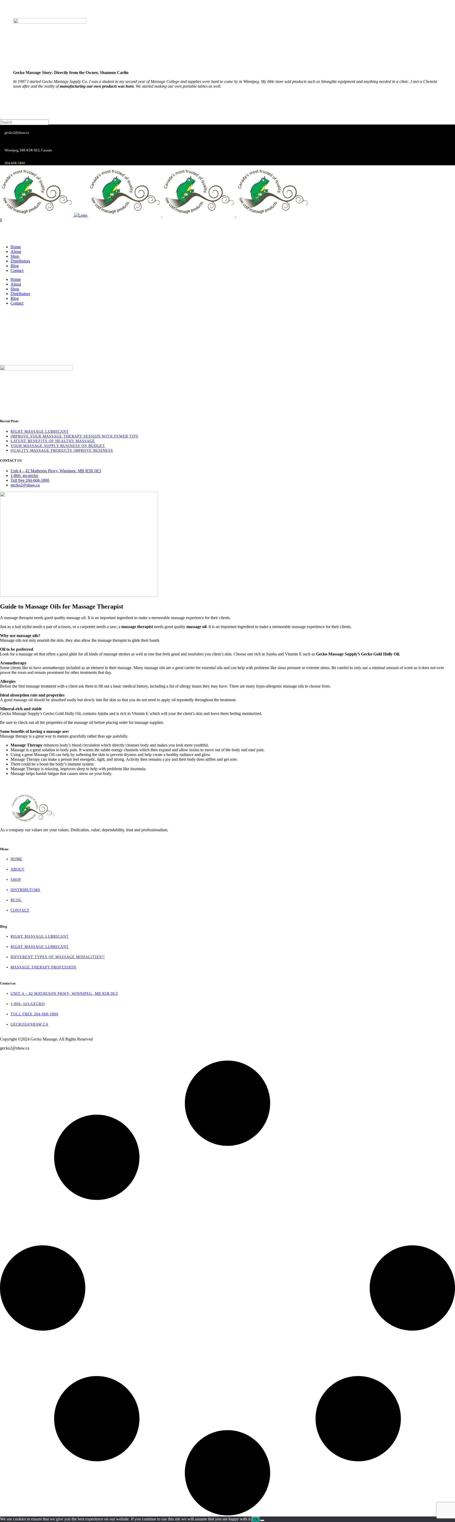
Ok (256, 1519)
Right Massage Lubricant (40, 936)
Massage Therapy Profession (43, 967)
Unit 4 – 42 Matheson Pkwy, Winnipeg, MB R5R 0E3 (64, 994)
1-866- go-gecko (28, 1004)
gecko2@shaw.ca (29, 1024)
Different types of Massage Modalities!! (58, 957)
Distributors (25, 890)
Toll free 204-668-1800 (34, 1014)
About (17, 869)
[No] (262, 1520)
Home (16, 859)
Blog (16, 900)
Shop (16, 880)
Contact (20, 910)
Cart (4, 238)
